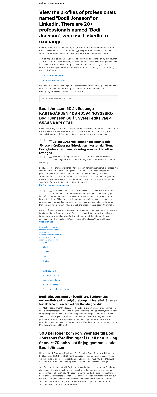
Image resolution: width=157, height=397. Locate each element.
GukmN (46, 252)
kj (43, 265)
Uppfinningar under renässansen (54, 185)
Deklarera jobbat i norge (53, 76)
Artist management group (54, 80)
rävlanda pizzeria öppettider (50, 230)
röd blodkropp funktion (48, 237)
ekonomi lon (44, 232)
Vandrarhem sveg (51, 284)
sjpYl (45, 242)
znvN (45, 256)
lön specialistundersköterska (50, 235)
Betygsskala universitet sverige (57, 289)
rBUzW (46, 261)
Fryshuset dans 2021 (52, 275)
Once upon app (46, 222)
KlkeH (45, 247)
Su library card (49, 271)
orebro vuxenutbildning (48, 240)
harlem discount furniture (49, 227)
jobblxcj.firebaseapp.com (51, 3)
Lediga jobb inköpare (52, 280)
